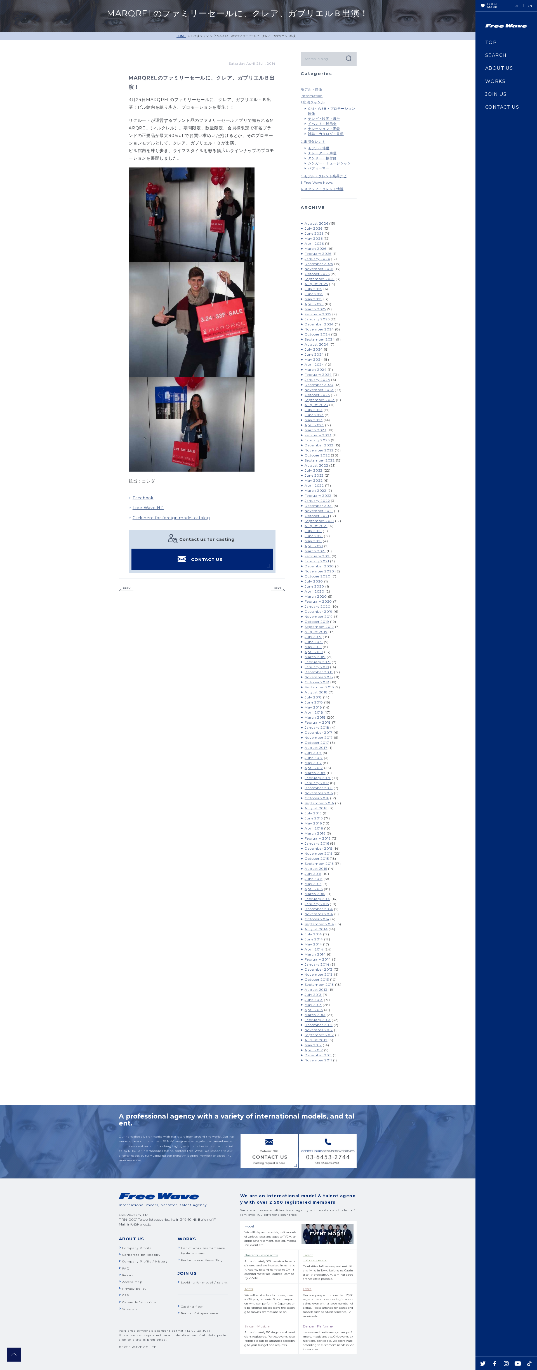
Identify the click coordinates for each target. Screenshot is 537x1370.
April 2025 (314, 304)
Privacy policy (134, 1288)
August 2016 (316, 808)
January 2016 (317, 843)
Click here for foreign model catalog (171, 517)
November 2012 (319, 1030)
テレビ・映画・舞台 (324, 119)
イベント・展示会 (322, 124)
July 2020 (314, 581)
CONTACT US (207, 559)
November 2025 (319, 269)
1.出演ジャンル (202, 36)
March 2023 (315, 430)
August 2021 (316, 526)
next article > (278, 589)
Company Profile (137, 1248)
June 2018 (314, 702)
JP (517, 5)
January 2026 (317, 259)
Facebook (143, 497)
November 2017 (319, 737)
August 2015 (316, 868)
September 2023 (320, 400)
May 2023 (313, 420)
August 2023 (316, 405)
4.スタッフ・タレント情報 (322, 189)
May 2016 (313, 823)
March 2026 (315, 248)
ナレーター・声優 (322, 153)
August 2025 (316, 284)
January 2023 (317, 440)
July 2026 (313, 228)
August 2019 (316, 632)
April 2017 (314, 768)
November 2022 (319, 450)
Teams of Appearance (199, 1313)
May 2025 (313, 299)
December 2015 (318, 848)
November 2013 (319, 974)
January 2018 (317, 727)
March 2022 (315, 490)
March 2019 (315, 657)
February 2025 (318, 314)
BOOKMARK (492, 6)
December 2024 (319, 324)
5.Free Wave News (317, 182)
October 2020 (317, 576)
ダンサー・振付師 (322, 158)
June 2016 (314, 818)
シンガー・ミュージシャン (329, 163)
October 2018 (317, 682)
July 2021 (313, 531)
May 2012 (313, 1045)
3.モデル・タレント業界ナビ (324, 176)
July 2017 (313, 753)
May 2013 (313, 1005)
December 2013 (319, 969)
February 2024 (318, 374)
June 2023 (314, 415)
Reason (128, 1275)
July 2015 (313, 874)
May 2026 (313, 238)
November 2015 (319, 853)
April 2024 (314, 364)
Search (348, 58)
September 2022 (320, 460)
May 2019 (313, 647)
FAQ (125, 1268)
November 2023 (319, 390)
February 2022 (318, 495)
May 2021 (313, 541)
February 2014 (318, 959)
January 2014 (317, 964)
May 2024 (314, 359)
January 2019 (317, 667)
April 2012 (314, 1050)
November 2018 (319, 677)
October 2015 (317, 858)
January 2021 (317, 561)
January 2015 (317, 904)
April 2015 (314, 889)
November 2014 (319, 914)
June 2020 (314, 586)
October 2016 (317, 798)
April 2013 (314, 1010)
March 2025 (315, 309)
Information (311, 96)
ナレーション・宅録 (324, 129)
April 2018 (314, 712)
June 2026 (314, 233)
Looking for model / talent (204, 1282)
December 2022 (319, 445)
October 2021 (317, 516)
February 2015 (317, 899)
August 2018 (316, 692)
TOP (491, 42)
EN (530, 5)
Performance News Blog (202, 1260)
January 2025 (317, 319)
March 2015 (315, 894)
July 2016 (313, 813)
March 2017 (315, 773)
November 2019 (319, 616)
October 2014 (317, 919)
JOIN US (496, 94)
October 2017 (317, 742)
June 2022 (314, 475)
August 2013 (316, 989)
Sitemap (129, 1309)
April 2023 (314, 425)
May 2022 (313, 480)
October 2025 (317, 274)
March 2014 (315, 954)
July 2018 (313, 697)
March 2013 (315, 1015)
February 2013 (318, 1020)
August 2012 (316, 1040)
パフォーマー (318, 168)
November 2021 (319, 511)
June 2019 (314, 642)
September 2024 (320, 339)
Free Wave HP (148, 507)
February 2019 (318, 662)
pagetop (14, 1355)
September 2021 (319, 521)
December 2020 (319, 566)
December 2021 (319, 506)
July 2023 (313, 410)
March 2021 (315, 551)
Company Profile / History (145, 1261)
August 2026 (316, 223)
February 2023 (318, 435)
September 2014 (319, 924)
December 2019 (319, 611)
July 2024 (314, 349)
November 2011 (318, 1060)
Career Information (139, 1302)
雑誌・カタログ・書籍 (326, 134)
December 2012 (319, 1025)
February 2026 (318, 253)
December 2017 (319, 732)
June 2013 (314, 1000)
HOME (181, 36)
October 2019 (317, 621)
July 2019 (313, 637)
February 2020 (318, 601)
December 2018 (319, 672)
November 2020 (319, 571)
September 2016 (319, 803)
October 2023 (317, 395)
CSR (125, 1295)
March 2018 (315, 717)
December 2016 (319, 788)
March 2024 (316, 369)
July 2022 (313, 470)
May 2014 (313, 944)
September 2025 (320, 279)
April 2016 (314, 828)
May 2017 (313, 763)
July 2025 (313, 289)
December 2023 (319, 385)
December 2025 (319, 264)
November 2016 (319, 793)
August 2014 (316, 929)
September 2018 (319, 687)
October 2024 (317, 334)
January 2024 (317, 380)
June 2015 (313, 879)
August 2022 (316, 465)
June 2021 (314, 536)
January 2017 (317, 783)
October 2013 (317, 979)
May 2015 (313, 884)
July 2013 (313, 994)
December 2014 (319, 909)
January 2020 (317, 606)
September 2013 (319, 984)
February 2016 (318, 838)
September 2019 (319, 627)
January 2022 (317, 500)
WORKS (495, 81)
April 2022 (314, 485)
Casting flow (192, 1306)
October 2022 (317, 455)
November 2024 (319, 329)
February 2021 (318, 556)
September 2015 (319, 863)
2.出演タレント (313, 141)
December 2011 (318, 1055)
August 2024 (316, 344)
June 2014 (314, 939)
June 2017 (314, 758)
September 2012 (319, 1035)
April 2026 (314, 243)
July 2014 (313, 934)
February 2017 (318, 778)
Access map (132, 1282)
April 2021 (314, 546)
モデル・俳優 (311, 89)
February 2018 (318, 722)
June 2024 (314, 354)
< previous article (126, 589)
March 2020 (316, 596)
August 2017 (316, 747)
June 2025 (314, 294)
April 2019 (314, 652)
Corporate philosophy (141, 1255)
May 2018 (313, 707)
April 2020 (314, 591)
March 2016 (315, 833)
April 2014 (314, 949)
